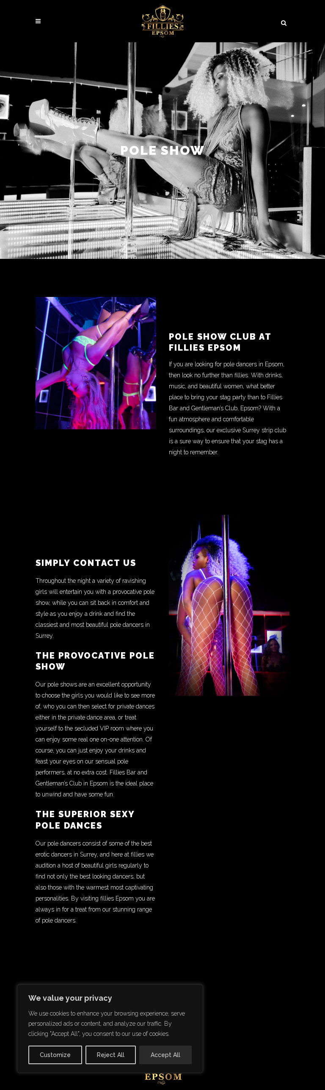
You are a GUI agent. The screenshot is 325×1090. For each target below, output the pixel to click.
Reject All (110, 1055)
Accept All (165, 1055)
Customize (55, 1055)
